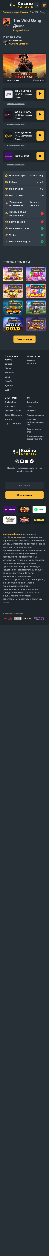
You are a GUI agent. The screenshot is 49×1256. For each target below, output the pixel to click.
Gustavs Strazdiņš (19, 42)
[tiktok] (26, 461)
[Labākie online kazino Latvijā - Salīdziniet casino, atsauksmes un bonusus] (21, 5)
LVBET (8, 390)
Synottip (9, 385)
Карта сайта (32, 402)
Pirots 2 (8, 419)
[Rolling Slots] (40, 136)
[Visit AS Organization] (10, 618)
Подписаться (24, 495)
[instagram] (17, 461)
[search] (36, 5)
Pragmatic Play (21, 30)
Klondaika (9, 372)
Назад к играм (13, 80)
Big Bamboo (10, 402)
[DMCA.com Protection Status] (23, 618)
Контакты (31, 411)
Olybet (8, 368)
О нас (29, 406)
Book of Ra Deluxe (13, 411)
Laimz (7, 377)
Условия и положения (15, 104)
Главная (7, 12)
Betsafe (8, 381)
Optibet (8, 364)
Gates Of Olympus (13, 415)
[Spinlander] (40, 94)
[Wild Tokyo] (40, 115)
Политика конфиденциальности (35, 422)
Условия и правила (35, 415)
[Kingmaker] (40, 156)
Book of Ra (10, 406)
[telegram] (31, 461)
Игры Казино (21, 12)
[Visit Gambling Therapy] (39, 618)
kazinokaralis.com (12, 534)
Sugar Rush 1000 (13, 423)
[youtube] (22, 461)
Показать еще (24, 339)
